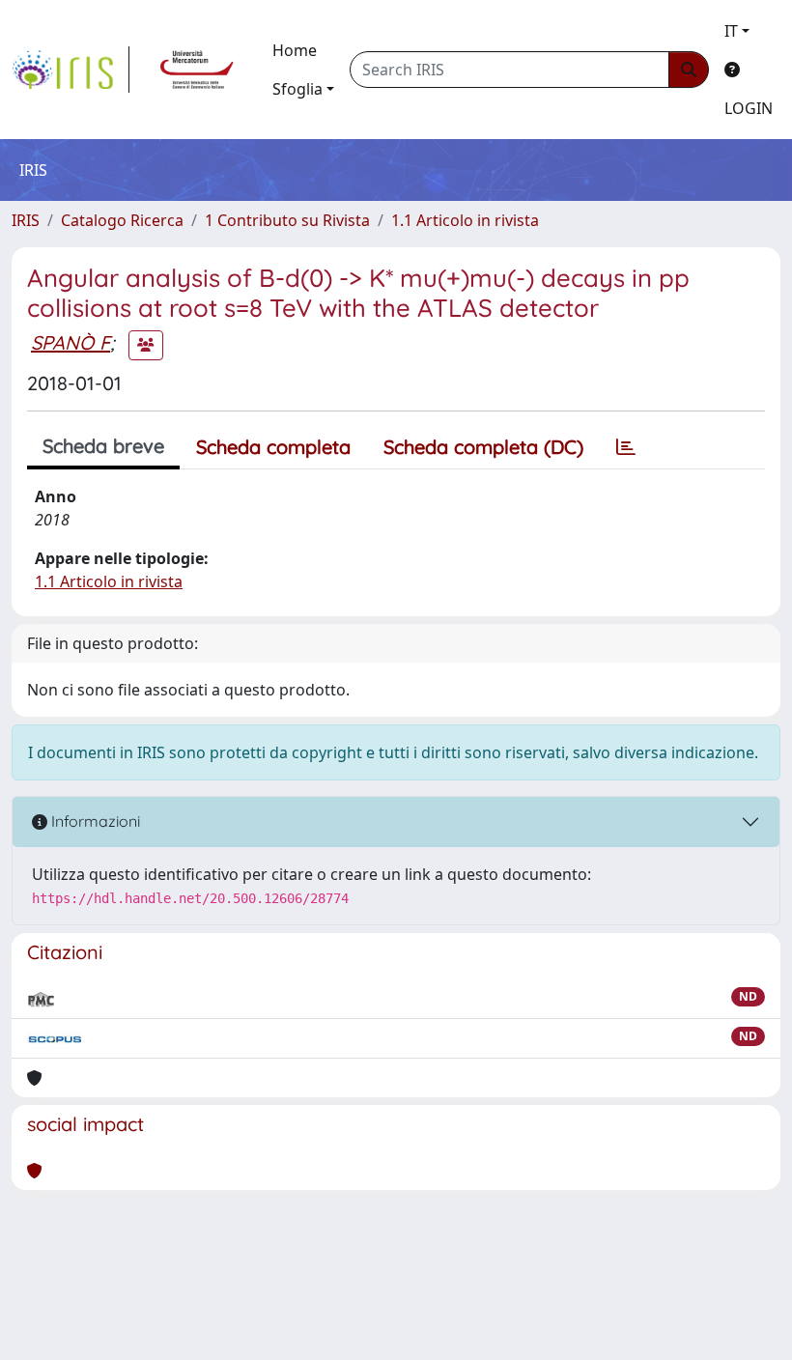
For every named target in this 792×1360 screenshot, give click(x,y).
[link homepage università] (197, 69)
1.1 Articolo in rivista (465, 220)
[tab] (626, 447)
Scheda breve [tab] (103, 446)
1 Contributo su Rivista (287, 220)
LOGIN (748, 108)
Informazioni (93, 821)
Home (294, 50)
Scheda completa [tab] (273, 447)
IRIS (26, 220)
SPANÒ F (70, 342)
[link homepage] (70, 69)
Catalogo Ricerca (122, 220)
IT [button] (731, 31)
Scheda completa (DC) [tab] (483, 447)
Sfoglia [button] (297, 88)
